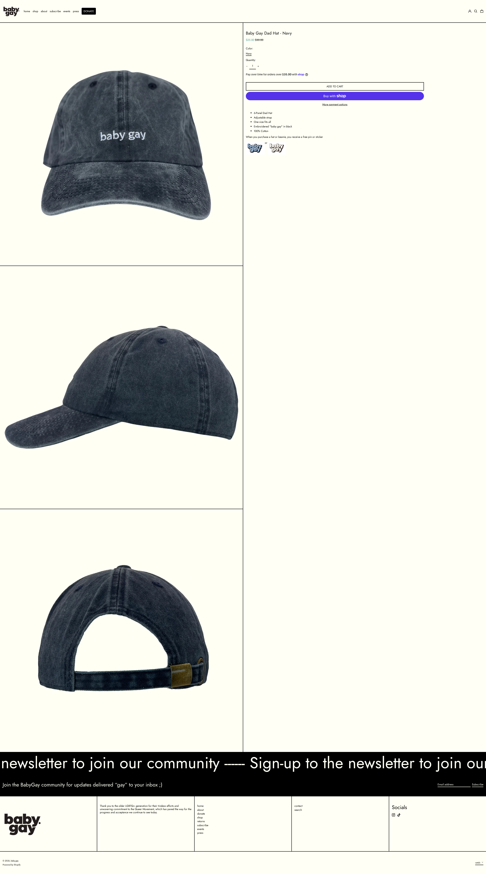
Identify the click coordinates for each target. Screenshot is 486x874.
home (200, 806)
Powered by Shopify (12, 864)
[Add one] (258, 66)
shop (200, 817)
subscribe (202, 825)
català (478, 862)
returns (201, 821)
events (200, 829)
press (200, 833)
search (298, 810)
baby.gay (14, 860)
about (200, 810)
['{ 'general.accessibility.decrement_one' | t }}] (247, 66)
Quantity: (251, 60)
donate (201, 814)
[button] (482, 11)
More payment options (334, 104)
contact (298, 806)
